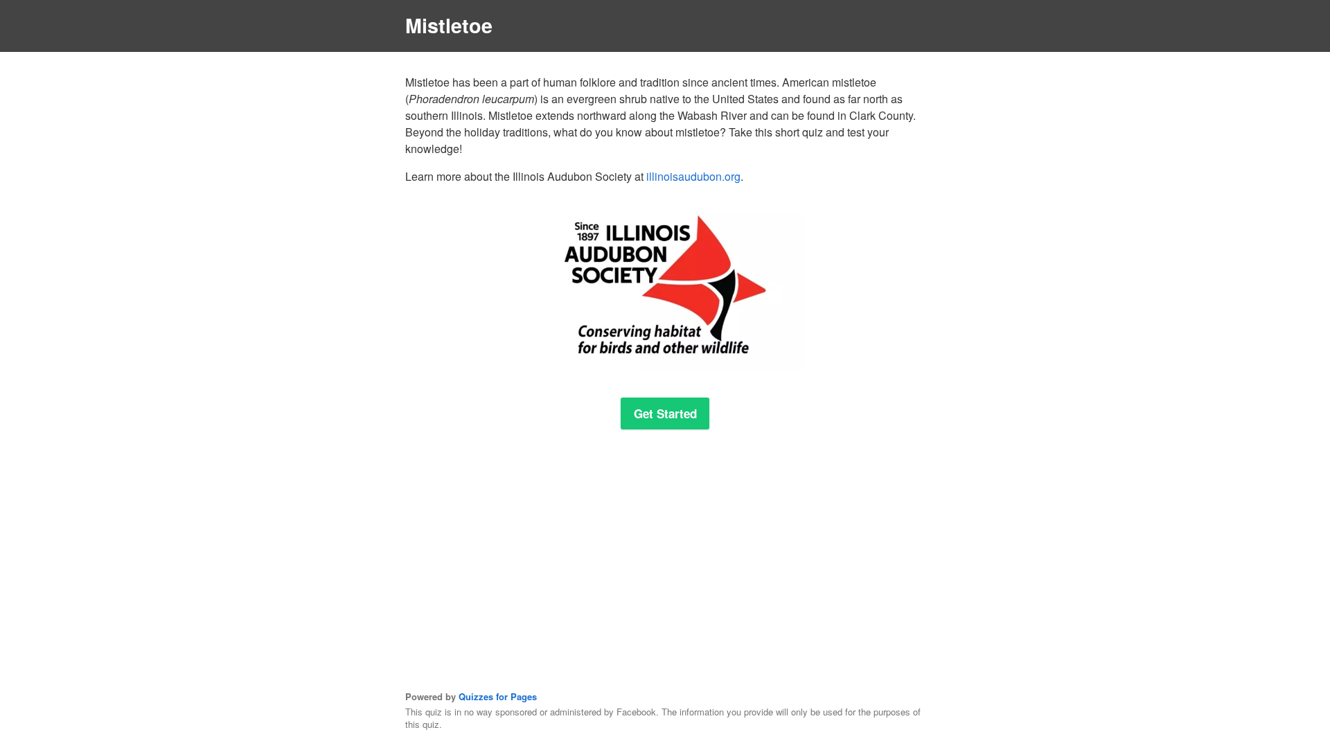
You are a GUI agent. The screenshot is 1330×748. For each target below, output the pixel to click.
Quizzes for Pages (498, 696)
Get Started (665, 413)
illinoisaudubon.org (693, 176)
